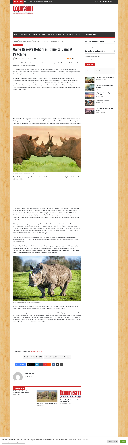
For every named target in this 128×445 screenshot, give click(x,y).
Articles (21, 41)
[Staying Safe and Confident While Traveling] (89, 87)
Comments (109, 71)
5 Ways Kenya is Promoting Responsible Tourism (103, 94)
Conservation (28, 41)
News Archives (33, 35)
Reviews (50, 35)
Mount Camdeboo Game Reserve (58, 357)
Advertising (69, 35)
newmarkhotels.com (36, 351)
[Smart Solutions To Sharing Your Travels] (89, 111)
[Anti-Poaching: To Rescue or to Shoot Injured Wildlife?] (70, 394)
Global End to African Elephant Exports (47, 403)
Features (23, 35)
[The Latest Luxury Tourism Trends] (89, 80)
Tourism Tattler (20, 59)
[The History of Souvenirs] (89, 103)
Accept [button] (123, 441)
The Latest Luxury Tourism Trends (105, 77)
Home (16, 35)
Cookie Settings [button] (112, 441)
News (43, 35)
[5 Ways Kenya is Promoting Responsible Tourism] (89, 95)
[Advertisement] (81, 18)
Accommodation (91, 35)
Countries (59, 35)
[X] (28, 376)
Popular (98, 71)
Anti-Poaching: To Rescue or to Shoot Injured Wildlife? (70, 400)
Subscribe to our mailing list (92, 56)
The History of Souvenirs (31, 2)
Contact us (79, 35)
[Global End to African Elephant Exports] (47, 396)
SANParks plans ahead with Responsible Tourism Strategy (21, 391)
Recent (89, 71)
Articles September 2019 (33, 357)
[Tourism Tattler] (23, 10)
